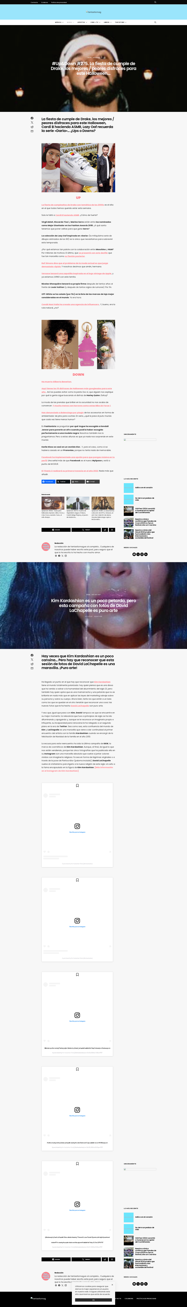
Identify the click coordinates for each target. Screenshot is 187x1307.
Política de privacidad (59, 2)
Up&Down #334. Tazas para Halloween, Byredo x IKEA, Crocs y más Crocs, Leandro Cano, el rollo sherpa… (53, 514)
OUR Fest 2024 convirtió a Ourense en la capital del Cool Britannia (145, 510)
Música (58, 22)
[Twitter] (138, 554)
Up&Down (96, 57)
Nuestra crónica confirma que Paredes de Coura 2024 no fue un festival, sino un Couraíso (145, 522)
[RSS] (146, 554)
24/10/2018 (88, 616)
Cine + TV (94, 22)
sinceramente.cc (93, 652)
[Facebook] (134, 554)
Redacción (98, 79)
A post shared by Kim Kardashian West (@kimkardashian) (77, 864)
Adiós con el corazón (143, 487)
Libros (106, 22)
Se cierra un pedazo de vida (144, 499)
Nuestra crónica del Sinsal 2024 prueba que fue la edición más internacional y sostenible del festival (145, 534)
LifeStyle (81, 22)
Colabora (44, 2)
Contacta (34, 2)
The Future (119, 22)
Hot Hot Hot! (96, 595)
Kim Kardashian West (68, 1053)
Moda (69, 22)
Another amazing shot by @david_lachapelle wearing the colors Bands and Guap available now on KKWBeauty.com (77, 1143)
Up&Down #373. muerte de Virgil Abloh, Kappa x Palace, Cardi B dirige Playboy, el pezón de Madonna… (77, 514)
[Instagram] (142, 554)
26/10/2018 (88, 79)
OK (93, 1300)
